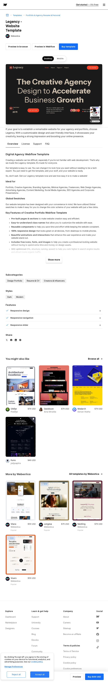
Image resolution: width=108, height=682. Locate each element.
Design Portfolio (14, 281)
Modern (19, 297)
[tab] (13, 144)
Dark (9, 297)
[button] (104, 4)
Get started (87, 4)
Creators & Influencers (54, 281)
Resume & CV (33, 281)
